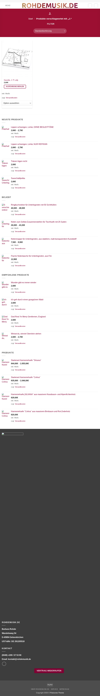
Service (54, 689)
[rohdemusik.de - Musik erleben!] (50, 5)
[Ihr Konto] (90, 6)
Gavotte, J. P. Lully (11, 80)
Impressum (64, 689)
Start (30, 18)
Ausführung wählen (15, 86)
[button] (6, 6)
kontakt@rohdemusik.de (19, 659)
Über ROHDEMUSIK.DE (40, 689)
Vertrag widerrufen (49, 671)
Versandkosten (11, 98)
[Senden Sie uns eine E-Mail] (4, 664)
